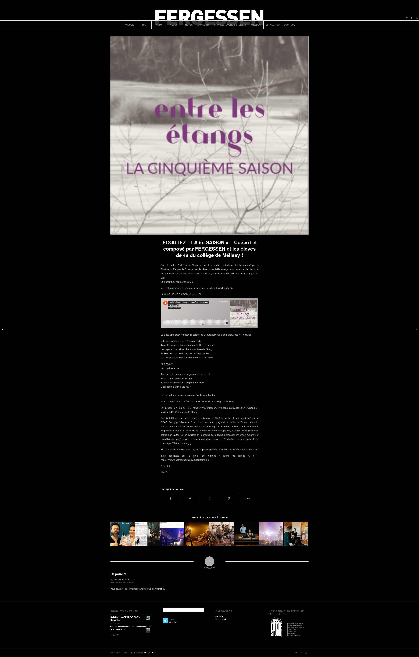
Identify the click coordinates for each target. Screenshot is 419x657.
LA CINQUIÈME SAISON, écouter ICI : (182, 294)
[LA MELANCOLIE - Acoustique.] (296, 534)
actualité (219, 615)
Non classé (220, 619)
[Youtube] (416, 17)
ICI (188, 407)
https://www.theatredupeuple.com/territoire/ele (185, 459)
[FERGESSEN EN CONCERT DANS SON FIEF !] (246, 534)
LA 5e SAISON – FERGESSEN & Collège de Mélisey (205, 401)
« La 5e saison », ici (187, 449)
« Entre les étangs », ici (237, 455)
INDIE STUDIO (149, 652)
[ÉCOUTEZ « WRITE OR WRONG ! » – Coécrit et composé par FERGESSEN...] (416, 329)
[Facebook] (411, 17)
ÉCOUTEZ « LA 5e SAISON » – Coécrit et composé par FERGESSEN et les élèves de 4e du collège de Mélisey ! (209, 248)
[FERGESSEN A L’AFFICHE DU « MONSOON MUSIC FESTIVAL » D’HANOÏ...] (2, 329)
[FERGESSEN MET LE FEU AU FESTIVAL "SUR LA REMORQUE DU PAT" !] (271, 534)
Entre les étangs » (191, 265)
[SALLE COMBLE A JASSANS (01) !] (197, 534)
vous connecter (129, 588)
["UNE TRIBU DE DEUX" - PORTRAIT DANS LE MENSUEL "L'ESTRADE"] (147, 534)
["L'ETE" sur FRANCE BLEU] (122, 534)
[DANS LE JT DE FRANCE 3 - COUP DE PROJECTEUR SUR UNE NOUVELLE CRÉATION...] (222, 534)
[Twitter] (406, 17)
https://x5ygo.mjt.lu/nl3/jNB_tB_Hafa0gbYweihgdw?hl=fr (229, 449)
